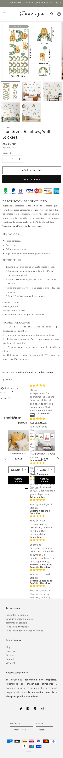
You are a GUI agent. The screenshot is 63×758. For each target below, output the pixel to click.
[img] (43, 385)
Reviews (10, 654)
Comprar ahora (31, 179)
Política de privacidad (17, 626)
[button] (3, 13)
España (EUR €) (19, 729)
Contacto (10, 658)
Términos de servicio (16, 622)
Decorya (34, 752)
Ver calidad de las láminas (39, 372)
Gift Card (10, 662)
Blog (8, 647)
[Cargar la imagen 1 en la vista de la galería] (10, 91)
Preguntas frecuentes (33, 314)
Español (42, 729)
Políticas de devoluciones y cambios (24, 630)
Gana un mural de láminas (19, 618)
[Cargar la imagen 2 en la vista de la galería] (31, 91)
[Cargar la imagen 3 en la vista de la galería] (52, 91)
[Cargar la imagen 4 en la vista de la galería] (10, 112)
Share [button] (9, 379)
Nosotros (10, 651)
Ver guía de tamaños (13, 372)
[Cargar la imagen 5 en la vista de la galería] (31, 112)
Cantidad (6, 152)
